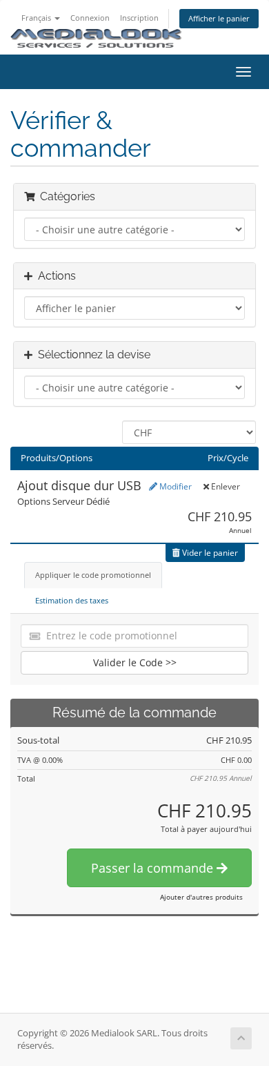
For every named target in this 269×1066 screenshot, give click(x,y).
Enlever (224, 486)
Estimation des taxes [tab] (71, 600)
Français (37, 17)
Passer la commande (154, 868)
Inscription (139, 17)
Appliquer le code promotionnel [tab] (93, 575)
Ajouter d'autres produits (201, 897)
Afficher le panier (219, 18)
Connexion (90, 17)
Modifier (174, 486)
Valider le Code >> (135, 662)
